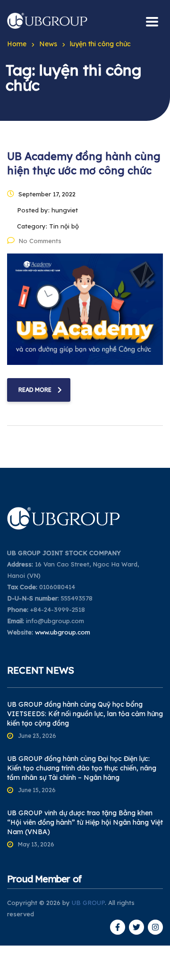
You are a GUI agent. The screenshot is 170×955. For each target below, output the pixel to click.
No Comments (39, 241)
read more (34, 389)
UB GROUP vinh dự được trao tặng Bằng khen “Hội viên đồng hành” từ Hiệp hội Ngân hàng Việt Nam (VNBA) (85, 822)
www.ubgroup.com (62, 632)
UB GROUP (88, 902)
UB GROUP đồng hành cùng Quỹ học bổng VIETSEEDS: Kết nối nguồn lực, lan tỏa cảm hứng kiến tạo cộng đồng (85, 713)
